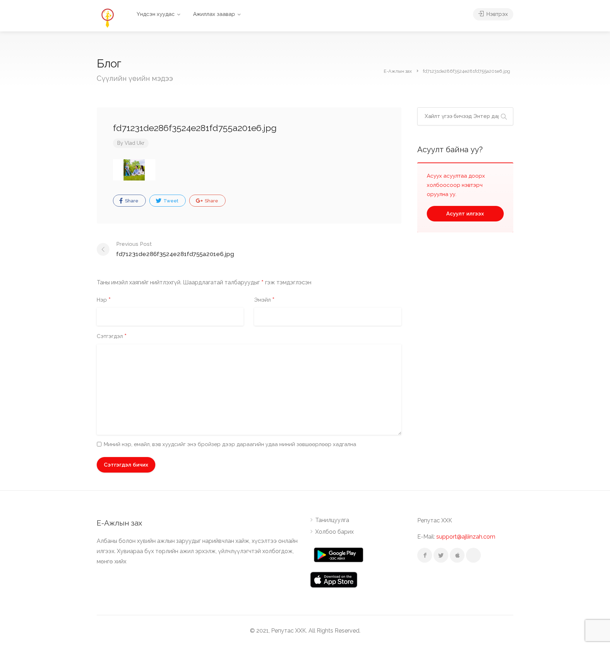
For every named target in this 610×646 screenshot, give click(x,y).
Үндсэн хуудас (156, 14)
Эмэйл (264, 300)
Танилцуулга (332, 520)
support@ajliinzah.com (465, 536)
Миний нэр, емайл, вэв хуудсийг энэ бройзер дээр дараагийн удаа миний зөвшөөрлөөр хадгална (230, 444)
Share (131, 200)
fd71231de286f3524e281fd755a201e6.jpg (175, 249)
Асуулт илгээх (465, 214)
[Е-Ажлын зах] (107, 17)
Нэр (104, 300)
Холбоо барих (334, 531)
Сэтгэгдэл (112, 336)
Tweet (170, 200)
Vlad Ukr (134, 143)
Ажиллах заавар (214, 14)
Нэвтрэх (496, 14)
